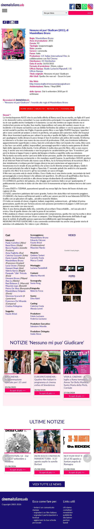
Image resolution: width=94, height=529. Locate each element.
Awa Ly (9, 280)
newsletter (68, 512)
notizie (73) (52, 109)
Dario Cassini (11, 258)
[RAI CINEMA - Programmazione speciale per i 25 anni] (17, 362)
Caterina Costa (37, 306)
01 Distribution (48, 61)
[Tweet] (8, 23)
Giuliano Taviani (37, 255)
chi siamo (67, 507)
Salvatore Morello (38, 326)
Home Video (26, 109)
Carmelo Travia (37, 258)
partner (66, 520)
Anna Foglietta (12, 253)
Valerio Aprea (12, 270)
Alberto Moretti (37, 275)
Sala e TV (40, 109)
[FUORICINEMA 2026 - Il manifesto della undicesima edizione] (17, 441)
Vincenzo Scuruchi (14, 296)
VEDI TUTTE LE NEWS (47, 484)
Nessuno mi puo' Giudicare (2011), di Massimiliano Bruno (49, 31)
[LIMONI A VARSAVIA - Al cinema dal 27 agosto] (76, 441)
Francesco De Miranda (16, 301)
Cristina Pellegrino (14, 306)
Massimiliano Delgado (15, 291)
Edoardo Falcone (38, 240)
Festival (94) (67, 109)
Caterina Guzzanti (14, 255)
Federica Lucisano (38, 318)
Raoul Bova (11, 245)
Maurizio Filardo (37, 247)
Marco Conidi (36, 260)
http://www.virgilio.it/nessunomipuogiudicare (50, 84)
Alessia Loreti (36, 308)
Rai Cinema (52, 58)
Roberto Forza (36, 291)
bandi (65, 522)
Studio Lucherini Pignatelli (55, 68)
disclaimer (67, 517)
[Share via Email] (12, 23)
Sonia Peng (35, 283)
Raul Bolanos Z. (12, 283)
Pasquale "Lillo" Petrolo (16, 273)
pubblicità (67, 515)
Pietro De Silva (12, 288)
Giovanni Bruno (13, 278)
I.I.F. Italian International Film (54, 56)
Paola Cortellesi (13, 242)
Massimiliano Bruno (44, 38)
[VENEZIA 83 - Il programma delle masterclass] (46, 441)
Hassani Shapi (12, 268)
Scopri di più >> (18, 390)
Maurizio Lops (12, 286)
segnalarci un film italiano (45, 512)
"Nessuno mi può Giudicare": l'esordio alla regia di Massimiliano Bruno (36, 102)
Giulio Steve (35, 334)
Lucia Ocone (11, 265)
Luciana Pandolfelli (38, 268)
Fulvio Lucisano (37, 316)
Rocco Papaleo (12, 248)
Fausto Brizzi (11, 313)
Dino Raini (35, 298)
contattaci (67, 510)
